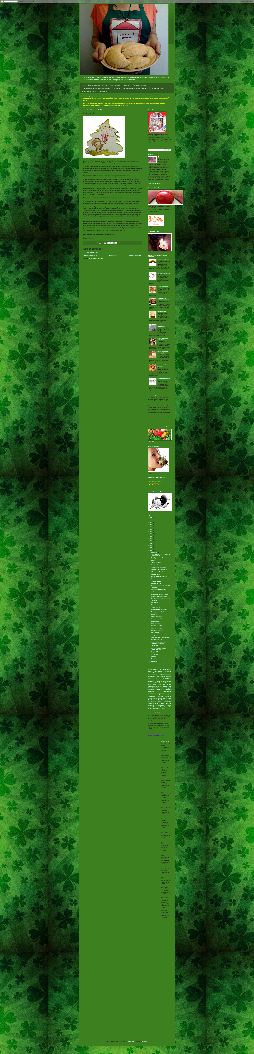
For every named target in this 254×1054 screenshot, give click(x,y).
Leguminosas (151, 696)
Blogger (144, 1041)
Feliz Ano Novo (161, 686)
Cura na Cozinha (162, 681)
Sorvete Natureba (156, 562)
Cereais (160, 673)
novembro (154, 661)
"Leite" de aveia (155, 623)
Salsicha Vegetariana (163, 260)
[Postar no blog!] (110, 243)
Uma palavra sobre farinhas (159, 659)
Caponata (127, 85)
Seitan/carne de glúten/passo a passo (163, 299)
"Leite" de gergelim (162, 286)
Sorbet (153, 560)
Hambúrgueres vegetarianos (156, 693)
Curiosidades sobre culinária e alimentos (135, 88)
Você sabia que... (155, 632)
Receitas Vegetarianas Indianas (160, 637)
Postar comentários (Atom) (96, 258)
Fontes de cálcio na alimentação (162, 352)
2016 (151, 531)
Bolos (155, 673)
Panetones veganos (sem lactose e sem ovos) (96, 88)
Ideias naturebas (158, 695)
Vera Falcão (163, 157)
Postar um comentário (92, 252)
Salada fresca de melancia (158, 572)
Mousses (160, 698)
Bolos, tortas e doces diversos (97, 85)
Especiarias (151, 686)
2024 (151, 517)
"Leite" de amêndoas (157, 626)
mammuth (131, 1041)
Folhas (162, 688)
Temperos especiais (156, 619)
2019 (151, 524)
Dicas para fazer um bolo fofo (159, 635)
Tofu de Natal (154, 654)
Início (83, 85)
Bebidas (150, 673)
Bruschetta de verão (156, 639)
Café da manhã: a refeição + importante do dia (159, 648)
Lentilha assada (155, 592)
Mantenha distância (164, 696)
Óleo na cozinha (161, 311)
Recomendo (156, 707)
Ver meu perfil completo (154, 183)
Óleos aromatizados (156, 616)
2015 (151, 534)
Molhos (155, 698)
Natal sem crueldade (157, 630)
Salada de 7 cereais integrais (159, 569)
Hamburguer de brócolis (158, 612)
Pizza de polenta (155, 607)
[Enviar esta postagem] (105, 243)
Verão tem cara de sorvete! (158, 567)
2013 (151, 538)
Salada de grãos (155, 574)
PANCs (169, 698)
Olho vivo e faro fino (157, 88)
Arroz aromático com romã (158, 589)
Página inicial (113, 255)
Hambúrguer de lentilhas (158, 558)
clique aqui (151, 441)
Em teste (162, 684)
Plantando (150, 703)
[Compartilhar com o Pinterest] (116, 243)
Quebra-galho (160, 705)
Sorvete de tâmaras (156, 565)
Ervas (169, 684)
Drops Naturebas (160, 682)
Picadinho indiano (156, 581)
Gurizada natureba (163, 689)
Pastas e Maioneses (164, 701)
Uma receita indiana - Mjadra (159, 576)
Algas (149, 671)
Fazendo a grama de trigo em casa (163, 325)
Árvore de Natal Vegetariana (159, 596)
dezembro (154, 552)
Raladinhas (154, 614)
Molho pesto (154, 605)
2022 (151, 522)
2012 (151, 541)
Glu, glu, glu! (154, 652)
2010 (151, 545)
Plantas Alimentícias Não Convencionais (94, 91)
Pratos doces (160, 703)
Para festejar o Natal (155, 700)
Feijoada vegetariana (139, 85)
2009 (151, 548)
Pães (164, 698)
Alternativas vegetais (162, 671)
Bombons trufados (115, 85)
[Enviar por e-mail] (108, 243)
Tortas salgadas (161, 708)
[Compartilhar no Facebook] (114, 243)
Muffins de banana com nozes (159, 609)
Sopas (162, 707)
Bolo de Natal (154, 602)
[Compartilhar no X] (112, 243)
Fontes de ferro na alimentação (162, 339)
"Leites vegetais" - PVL (155, 669)
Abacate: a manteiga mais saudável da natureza (158, 642)
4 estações (167, 669)
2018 (151, 527)
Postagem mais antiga (135, 255)
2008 (151, 550)
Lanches (168, 695)
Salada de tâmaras (156, 583)
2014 (151, 536)
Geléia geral (168, 688)
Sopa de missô (155, 645)
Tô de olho (167, 707)
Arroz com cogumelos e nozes (159, 594)
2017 (151, 529)
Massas (150, 698)
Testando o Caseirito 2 (163, 273)
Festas (159, 688)
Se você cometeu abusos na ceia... (160, 579)
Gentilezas (151, 689)
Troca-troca (154, 656)
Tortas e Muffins (152, 708)
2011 (151, 543)
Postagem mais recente (90, 255)
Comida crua (156, 675)
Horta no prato (155, 621)
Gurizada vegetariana (159, 691)
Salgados (117, 88)
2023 (151, 520)
